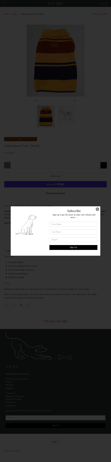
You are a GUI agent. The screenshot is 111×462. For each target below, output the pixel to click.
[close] (97, 209)
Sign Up (73, 247)
